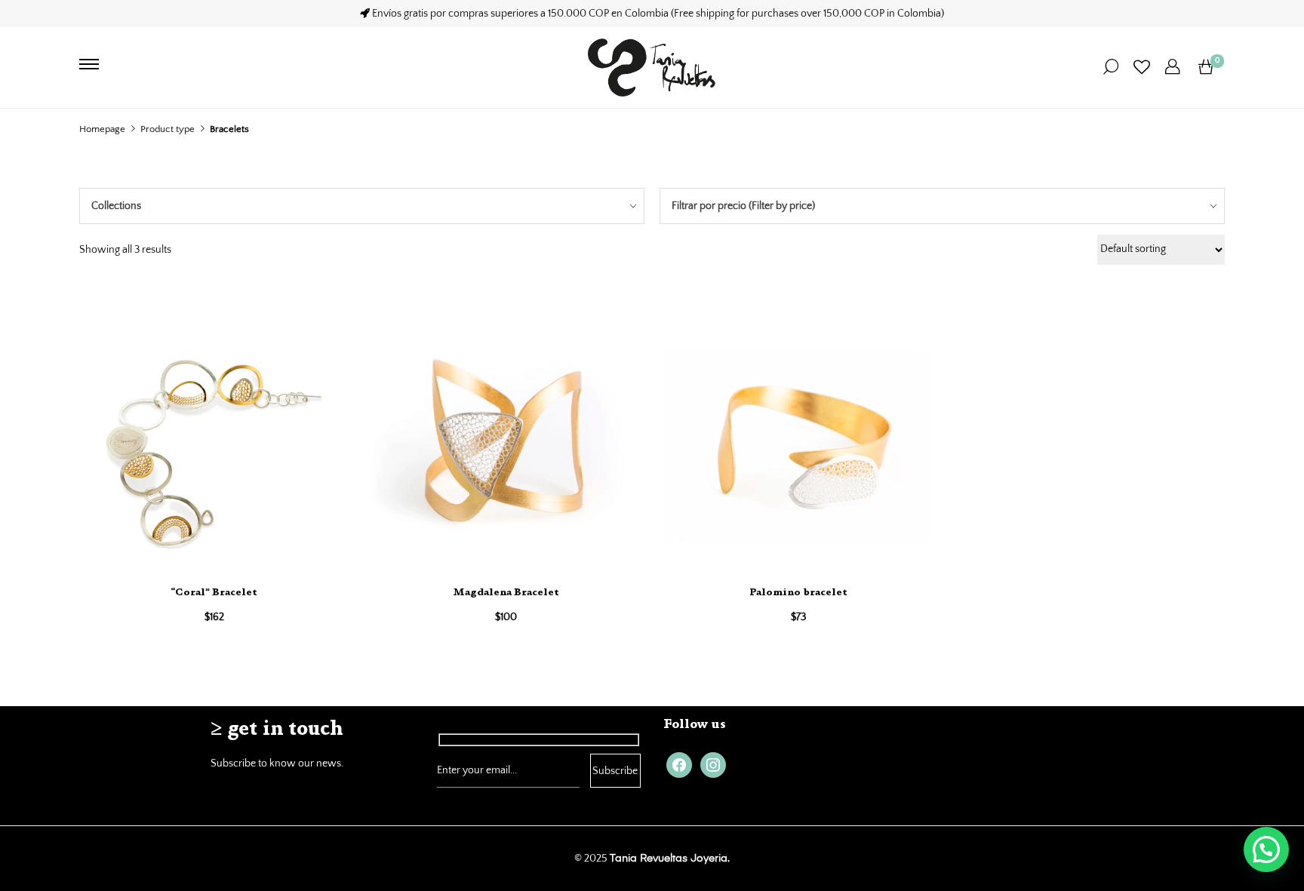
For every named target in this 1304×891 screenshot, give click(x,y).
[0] (1205, 67)
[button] (1266, 849)
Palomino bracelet (798, 593)
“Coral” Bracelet (214, 593)
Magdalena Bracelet (506, 593)
